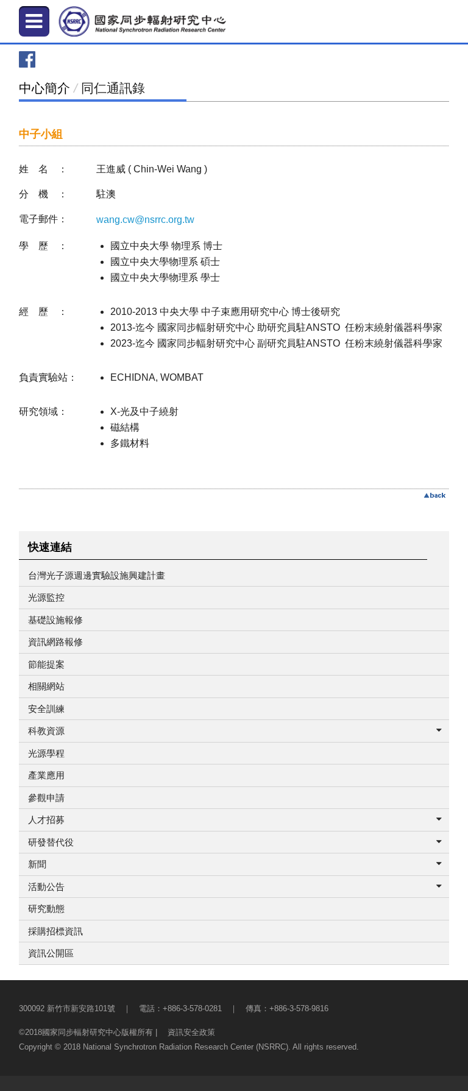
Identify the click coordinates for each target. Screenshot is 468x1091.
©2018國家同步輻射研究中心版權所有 (86, 1032)
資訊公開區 (51, 953)
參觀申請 (46, 798)
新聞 (37, 864)
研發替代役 (51, 842)
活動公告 (46, 886)
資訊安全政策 (191, 1032)
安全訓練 (46, 709)
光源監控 (46, 597)
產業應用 (46, 775)
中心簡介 (44, 88)
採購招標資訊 (55, 931)
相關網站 (46, 686)
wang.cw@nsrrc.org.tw (145, 219)
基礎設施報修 (55, 620)
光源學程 (46, 753)
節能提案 (46, 664)
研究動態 (46, 908)
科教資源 (46, 731)
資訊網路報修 (55, 642)
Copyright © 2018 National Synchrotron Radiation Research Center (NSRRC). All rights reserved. (189, 1046)
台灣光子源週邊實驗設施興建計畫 (96, 575)
